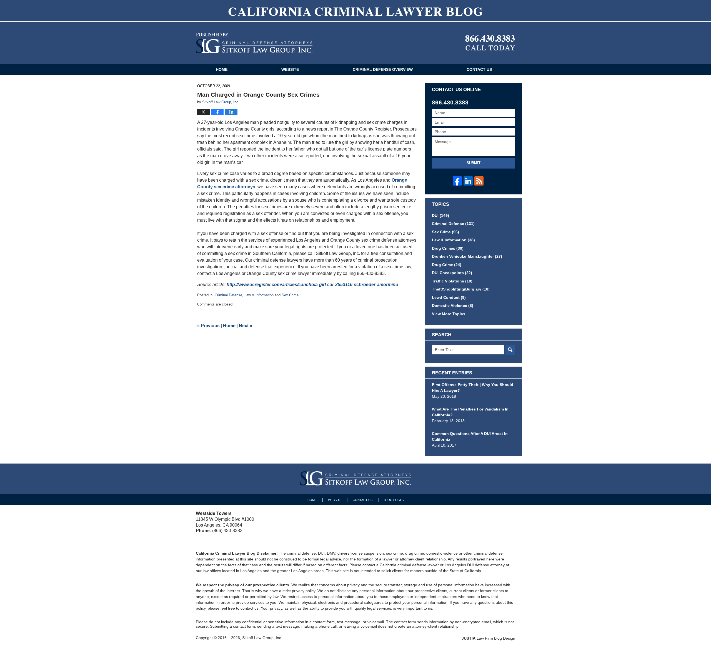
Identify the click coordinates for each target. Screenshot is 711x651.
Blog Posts (394, 500)
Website (290, 69)
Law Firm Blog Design (488, 638)
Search (510, 350)
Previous (208, 325)
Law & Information (259, 295)
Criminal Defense (228, 295)
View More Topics (448, 314)
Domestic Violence (452, 305)
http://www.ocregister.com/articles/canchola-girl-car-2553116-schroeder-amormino (312, 284)
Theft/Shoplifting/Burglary (461, 289)
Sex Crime (290, 295)
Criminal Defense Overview (383, 69)
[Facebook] (457, 181)
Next (245, 325)
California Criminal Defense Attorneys (254, 43)
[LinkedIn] (468, 181)
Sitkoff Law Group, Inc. (262, 637)
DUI (440, 215)
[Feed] (479, 181)
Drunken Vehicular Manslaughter (467, 256)
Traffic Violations (452, 281)
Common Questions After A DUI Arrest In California (470, 436)
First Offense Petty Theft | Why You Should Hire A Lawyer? (472, 387)
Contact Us (479, 69)
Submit (473, 163)
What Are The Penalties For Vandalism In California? (470, 412)
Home (221, 69)
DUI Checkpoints (452, 273)
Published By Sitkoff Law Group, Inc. (490, 43)
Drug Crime (446, 264)
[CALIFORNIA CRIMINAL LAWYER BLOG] (355, 11)
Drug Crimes (448, 248)
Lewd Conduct (449, 297)
